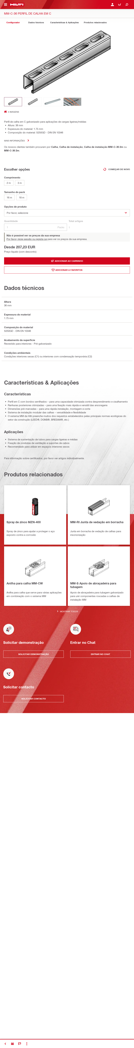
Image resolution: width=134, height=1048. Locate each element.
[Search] (126, 4)
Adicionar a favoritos (68, 270)
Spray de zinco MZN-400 (24, 522)
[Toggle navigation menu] (5, 4)
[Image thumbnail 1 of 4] (13, 101)
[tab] (13, 22)
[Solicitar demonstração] (12, 1043)
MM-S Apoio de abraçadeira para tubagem (93, 585)
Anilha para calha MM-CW (25, 583)
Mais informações (14, 140)
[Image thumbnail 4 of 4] (72, 101)
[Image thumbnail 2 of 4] (33, 101)
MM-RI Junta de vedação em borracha (96, 522)
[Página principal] (16, 4)
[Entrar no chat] (19, 1043)
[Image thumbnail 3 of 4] (53, 101)
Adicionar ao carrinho (69, 261)
